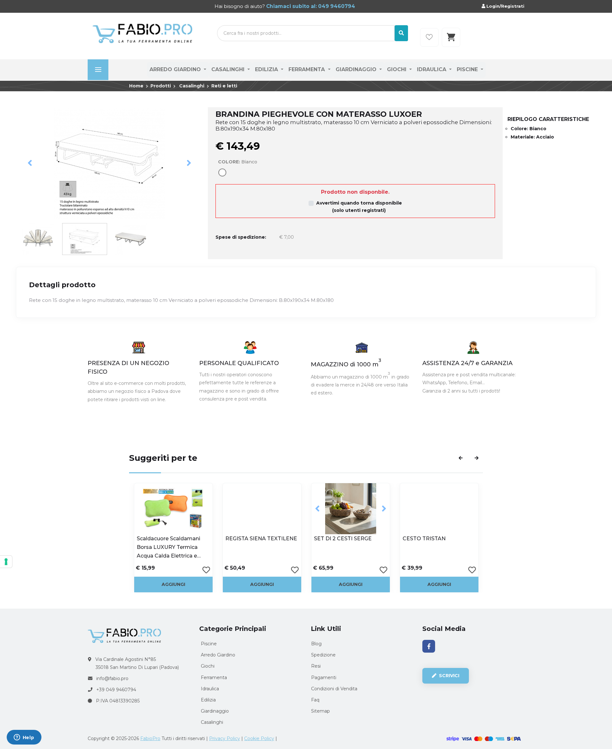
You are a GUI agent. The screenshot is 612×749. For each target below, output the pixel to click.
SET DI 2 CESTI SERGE (343, 539)
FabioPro (150, 738)
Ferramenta (307, 69)
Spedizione (323, 655)
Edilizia (267, 69)
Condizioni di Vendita (334, 689)
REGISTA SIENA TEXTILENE (261, 539)
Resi (316, 666)
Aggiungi (173, 584)
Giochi (397, 69)
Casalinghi (228, 69)
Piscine (468, 69)
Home (136, 86)
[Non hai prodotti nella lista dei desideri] (429, 37)
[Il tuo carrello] (451, 37)
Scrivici (448, 675)
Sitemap (320, 711)
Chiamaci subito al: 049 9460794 (310, 6)
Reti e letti (224, 86)
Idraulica (432, 69)
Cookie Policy (259, 738)
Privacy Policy (224, 738)
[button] (30, 163)
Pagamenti (323, 677)
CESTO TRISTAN (424, 539)
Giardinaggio (357, 69)
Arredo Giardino (175, 69)
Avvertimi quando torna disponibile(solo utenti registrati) (359, 206)
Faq (315, 700)
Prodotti (160, 86)
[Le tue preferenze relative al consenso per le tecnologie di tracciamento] (6, 562)
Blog (316, 644)
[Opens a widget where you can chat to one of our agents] (23, 738)
